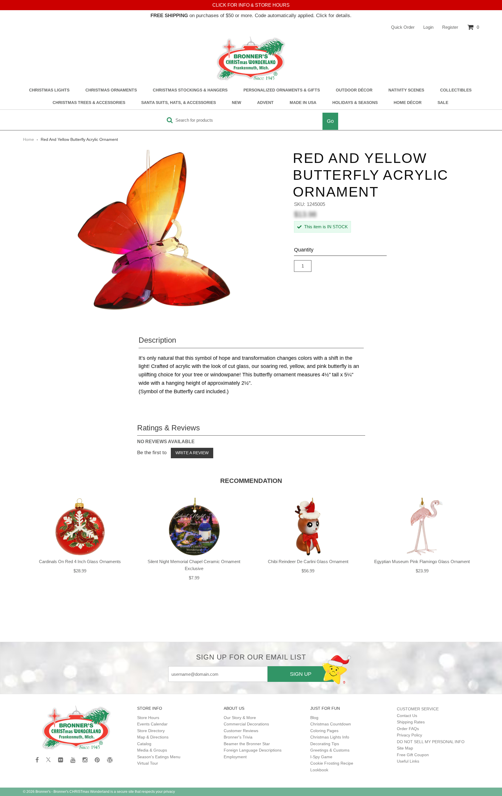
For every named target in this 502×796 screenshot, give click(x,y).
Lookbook (319, 770)
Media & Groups (152, 750)
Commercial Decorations (246, 724)
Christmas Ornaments (111, 90)
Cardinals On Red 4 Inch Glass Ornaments (80, 561)
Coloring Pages (324, 730)
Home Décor (408, 102)
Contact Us (407, 715)
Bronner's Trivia (238, 737)
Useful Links (408, 761)
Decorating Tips (324, 743)
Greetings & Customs (329, 750)
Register (450, 27)
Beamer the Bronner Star (247, 743)
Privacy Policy (409, 735)
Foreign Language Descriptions (253, 750)
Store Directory (151, 730)
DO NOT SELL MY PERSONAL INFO (431, 741)
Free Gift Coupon (413, 754)
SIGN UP (300, 674)
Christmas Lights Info (329, 737)
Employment (235, 756)
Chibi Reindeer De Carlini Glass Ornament (308, 561)
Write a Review (192, 452)
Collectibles (455, 90)
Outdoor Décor (354, 90)
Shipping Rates (411, 722)
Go (330, 121)
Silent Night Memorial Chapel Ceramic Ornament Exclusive (194, 565)
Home (29, 139)
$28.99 (79, 570)
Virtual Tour (147, 763)
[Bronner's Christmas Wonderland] (251, 59)
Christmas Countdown (330, 724)
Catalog (144, 743)
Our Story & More (240, 717)
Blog (314, 717)
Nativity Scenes (406, 90)
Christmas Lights (49, 90)
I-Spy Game (321, 756)
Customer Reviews (241, 730)
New (236, 102)
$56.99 (308, 570)
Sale (443, 102)
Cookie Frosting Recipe (331, 763)
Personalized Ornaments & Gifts (281, 90)
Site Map (405, 748)
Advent (265, 102)
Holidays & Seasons (355, 102)
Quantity (303, 250)
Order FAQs (408, 728)
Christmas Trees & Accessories (89, 102)
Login (428, 27)
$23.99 (422, 570)
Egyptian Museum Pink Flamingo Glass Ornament (422, 561)
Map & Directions (152, 737)
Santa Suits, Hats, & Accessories (178, 102)
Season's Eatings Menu (158, 756)
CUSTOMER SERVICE (418, 709)
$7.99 (194, 577)
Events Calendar (152, 724)
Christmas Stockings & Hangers (190, 90)
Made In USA (303, 102)
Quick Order (403, 27)
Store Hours (148, 717)
